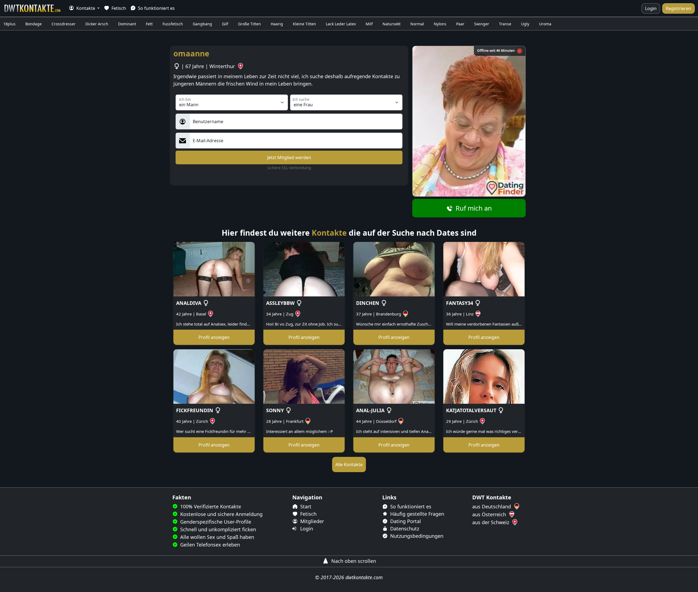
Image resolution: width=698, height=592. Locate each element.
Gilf (225, 23)
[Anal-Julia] (394, 376)
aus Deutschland (492, 506)
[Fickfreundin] (214, 376)
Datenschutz (404, 528)
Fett (149, 23)
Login (651, 8)
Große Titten (249, 23)
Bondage (33, 23)
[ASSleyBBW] (304, 269)
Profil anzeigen (214, 337)
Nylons (440, 23)
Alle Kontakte (349, 464)
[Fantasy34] (484, 269)
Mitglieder (311, 521)
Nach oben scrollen (353, 561)
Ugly (525, 23)
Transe (505, 23)
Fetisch (118, 8)
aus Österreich (489, 514)
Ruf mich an (473, 208)
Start (305, 506)
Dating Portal (405, 521)
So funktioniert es (156, 8)
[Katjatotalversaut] (484, 376)
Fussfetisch (173, 23)
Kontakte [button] (85, 8)
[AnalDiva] (214, 269)
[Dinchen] (394, 269)
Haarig (277, 23)
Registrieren (678, 8)
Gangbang (202, 23)
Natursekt (392, 23)
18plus (9, 23)
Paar (460, 23)
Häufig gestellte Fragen (416, 514)
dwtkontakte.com (364, 577)
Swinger (481, 23)
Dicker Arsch (96, 23)
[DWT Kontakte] (32, 8)
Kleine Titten (304, 23)
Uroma (545, 23)
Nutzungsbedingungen (416, 536)
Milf (369, 23)
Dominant (127, 23)
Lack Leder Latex (341, 23)
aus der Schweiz (491, 522)
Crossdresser (64, 23)
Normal (417, 23)
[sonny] (304, 376)
